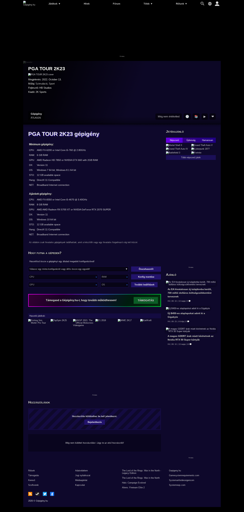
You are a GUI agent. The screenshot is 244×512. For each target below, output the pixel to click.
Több (148, 3)
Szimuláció (41, 83)
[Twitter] (45, 494)
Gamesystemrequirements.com (184, 475)
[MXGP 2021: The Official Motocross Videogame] (83, 323)
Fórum (116, 3)
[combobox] (63, 277)
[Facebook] (52, 494)
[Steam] (38, 494)
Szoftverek (33, 485)
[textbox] (63, 276)
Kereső (31, 480)
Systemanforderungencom (181, 480)
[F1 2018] (105, 323)
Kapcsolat (80, 485)
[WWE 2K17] (128, 323)
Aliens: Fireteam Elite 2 (133, 487)
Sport (52, 83)
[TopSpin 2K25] (61, 323)
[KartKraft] (150, 323)
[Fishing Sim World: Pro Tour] (38, 323)
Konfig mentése (146, 277)
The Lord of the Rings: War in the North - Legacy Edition (141, 471)
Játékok (54, 3)
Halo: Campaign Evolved (134, 482)
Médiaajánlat (81, 480)
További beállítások (144, 284)
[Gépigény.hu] (29, 4)
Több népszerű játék (191, 157)
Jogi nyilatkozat (82, 475)
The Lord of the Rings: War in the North (141, 478)
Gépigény (36, 115)
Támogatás (33, 475)
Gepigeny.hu (175, 470)
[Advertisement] (122, 34)
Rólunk (181, 3)
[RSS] (30, 494)
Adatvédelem (81, 470)
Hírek (87, 3)
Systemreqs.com (177, 485)
